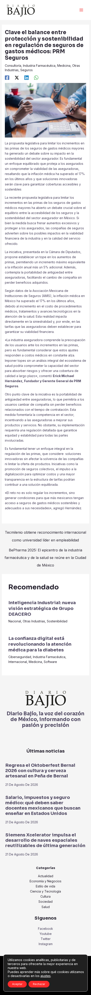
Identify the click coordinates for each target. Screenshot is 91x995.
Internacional (17, 662)
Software (50, 662)
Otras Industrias (34, 621)
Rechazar (39, 984)
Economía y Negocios (45, 881)
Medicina (63, 65)
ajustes (45, 976)
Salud (46, 907)
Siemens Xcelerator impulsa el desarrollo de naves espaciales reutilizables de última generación (45, 840)
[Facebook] (7, 77)
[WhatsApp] (36, 77)
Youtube (46, 934)
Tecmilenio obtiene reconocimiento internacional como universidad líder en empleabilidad (45, 533)
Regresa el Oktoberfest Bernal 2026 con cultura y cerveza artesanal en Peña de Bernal (40, 771)
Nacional (14, 621)
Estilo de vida (45, 886)
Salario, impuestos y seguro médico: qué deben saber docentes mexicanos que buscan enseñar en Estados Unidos (42, 805)
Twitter (46, 939)
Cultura (45, 896)
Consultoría (13, 65)
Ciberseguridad (19, 657)
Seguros (26, 70)
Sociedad (45, 901)
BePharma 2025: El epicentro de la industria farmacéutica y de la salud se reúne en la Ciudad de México (45, 551)
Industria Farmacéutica (39, 65)
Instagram (46, 944)
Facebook (45, 928)
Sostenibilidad (57, 621)
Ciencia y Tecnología (45, 891)
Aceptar (17, 984)
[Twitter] (17, 77)
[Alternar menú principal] (81, 10)
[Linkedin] (26, 77)
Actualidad (45, 876)
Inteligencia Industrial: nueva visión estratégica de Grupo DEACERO (42, 608)
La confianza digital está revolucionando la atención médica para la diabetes (39, 644)
